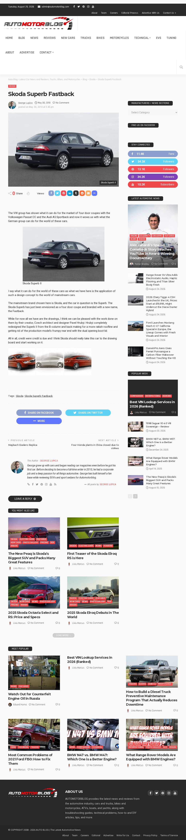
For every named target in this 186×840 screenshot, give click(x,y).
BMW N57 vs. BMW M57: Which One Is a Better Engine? (160, 442)
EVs (158, 38)
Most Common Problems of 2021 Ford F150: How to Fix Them (30, 759)
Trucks (85, 38)
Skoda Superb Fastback (39, 395)
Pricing (44, 542)
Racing (134, 235)
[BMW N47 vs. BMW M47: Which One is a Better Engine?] (93, 735)
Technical (141, 38)
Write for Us (122, 835)
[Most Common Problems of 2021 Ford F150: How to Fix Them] (34, 735)
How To (152, 684)
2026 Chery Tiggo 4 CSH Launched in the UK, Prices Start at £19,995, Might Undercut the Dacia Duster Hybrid (161, 304)
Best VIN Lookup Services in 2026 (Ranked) (152, 404)
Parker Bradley (142, 264)
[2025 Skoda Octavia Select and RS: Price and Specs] (34, 592)
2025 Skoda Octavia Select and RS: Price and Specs (33, 615)
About (94, 13)
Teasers (108, 545)
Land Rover (134, 743)
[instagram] (153, 177)
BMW (72, 747)
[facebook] (153, 154)
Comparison (137, 396)
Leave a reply (24, 498)
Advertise (27, 52)
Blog (21, 38)
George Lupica (25, 103)
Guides (142, 684)
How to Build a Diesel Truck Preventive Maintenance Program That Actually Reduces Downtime (151, 698)
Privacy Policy (150, 835)
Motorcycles (119, 38)
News (34, 38)
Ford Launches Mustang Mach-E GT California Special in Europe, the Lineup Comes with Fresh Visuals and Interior (160, 329)
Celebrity (145, 235)
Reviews (50, 38)
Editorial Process (130, 13)
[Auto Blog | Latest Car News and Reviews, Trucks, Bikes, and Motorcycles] (33, 792)
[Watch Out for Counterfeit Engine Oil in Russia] (34, 673)
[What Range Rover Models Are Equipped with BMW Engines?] (135, 461)
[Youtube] (153, 184)
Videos (14, 545)
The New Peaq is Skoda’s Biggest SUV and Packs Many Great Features (31, 558)
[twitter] (153, 161)
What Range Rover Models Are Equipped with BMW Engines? (161, 461)
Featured (41, 539)
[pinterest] (153, 169)
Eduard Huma (20, 704)
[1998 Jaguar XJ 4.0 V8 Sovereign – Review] (135, 427)
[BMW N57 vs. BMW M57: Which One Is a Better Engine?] (135, 442)
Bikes (100, 38)
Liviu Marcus (19, 568)
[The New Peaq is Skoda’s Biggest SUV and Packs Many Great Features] (34, 533)
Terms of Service (169, 835)
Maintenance (164, 684)
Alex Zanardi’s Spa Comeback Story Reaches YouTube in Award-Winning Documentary (152, 251)
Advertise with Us (151, 13)
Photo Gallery (30, 542)
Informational (152, 396)
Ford (13, 747)
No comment (62, 102)
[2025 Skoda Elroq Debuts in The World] (93, 592)
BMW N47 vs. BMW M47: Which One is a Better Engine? (92, 757)
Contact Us (168, 13)
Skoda (12, 86)
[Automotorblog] (39, 23)
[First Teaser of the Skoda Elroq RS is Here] (93, 533)
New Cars (68, 38)
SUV (52, 542)
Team (103, 13)
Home (9, 38)
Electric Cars (27, 539)
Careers (114, 13)
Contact (46, 52)
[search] (181, 67)
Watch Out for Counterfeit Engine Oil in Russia (29, 696)
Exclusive (157, 235)
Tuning (171, 38)
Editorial (96, 835)
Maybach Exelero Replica (22, 444)
